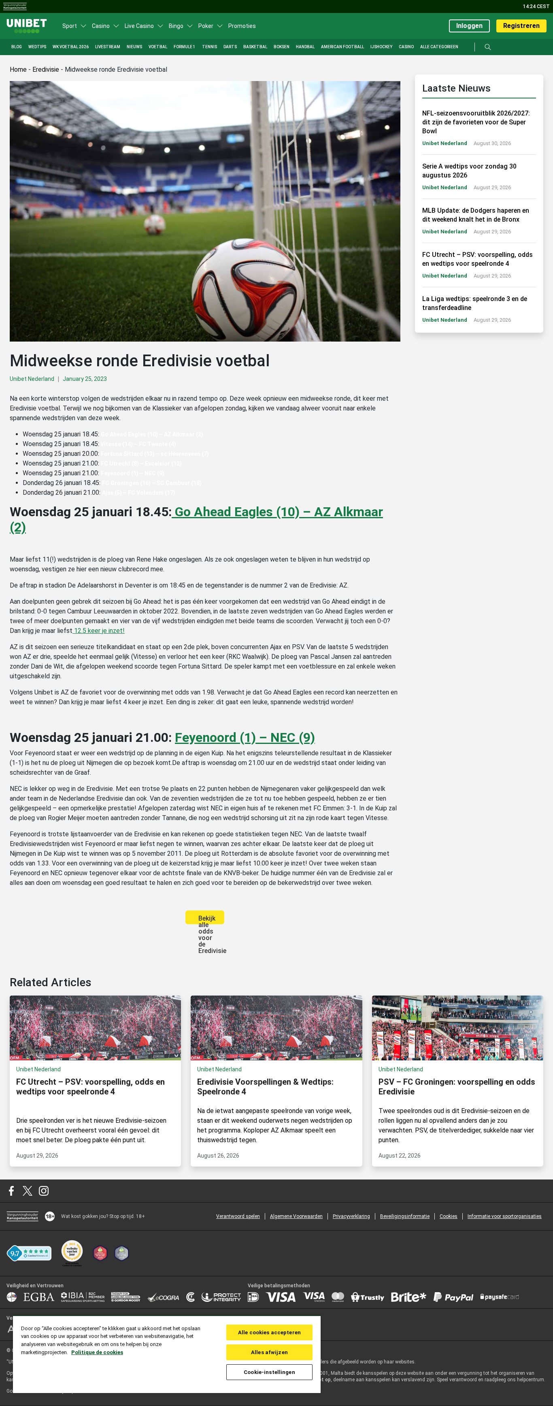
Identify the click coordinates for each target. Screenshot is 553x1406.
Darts (230, 47)
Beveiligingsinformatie (405, 1216)
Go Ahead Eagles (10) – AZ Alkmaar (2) (152, 434)
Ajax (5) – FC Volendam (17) (138, 492)
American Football (342, 47)
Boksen (281, 47)
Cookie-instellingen (269, 1372)
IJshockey (381, 47)
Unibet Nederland (32, 379)
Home (18, 69)
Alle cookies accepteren (269, 1332)
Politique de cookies (97, 1352)
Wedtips (37, 47)
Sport (69, 26)
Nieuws (134, 47)
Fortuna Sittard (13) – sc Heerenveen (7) (155, 454)
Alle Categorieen (439, 47)
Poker (205, 26)
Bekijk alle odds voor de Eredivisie (211, 919)
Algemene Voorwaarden (296, 1216)
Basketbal (255, 47)
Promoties (242, 26)
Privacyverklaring (351, 1216)
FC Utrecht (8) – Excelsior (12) (141, 463)
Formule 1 (185, 47)
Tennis (209, 47)
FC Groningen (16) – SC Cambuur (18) (152, 483)
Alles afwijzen (269, 1352)
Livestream (107, 47)
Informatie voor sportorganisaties (505, 1216)
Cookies (448, 1216)
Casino (101, 26)
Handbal (305, 47)
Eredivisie (45, 69)
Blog (16, 47)
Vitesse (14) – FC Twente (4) (137, 444)
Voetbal (158, 47)
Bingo (176, 26)
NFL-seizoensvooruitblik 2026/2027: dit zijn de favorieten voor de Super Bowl (476, 122)
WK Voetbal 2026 (71, 47)
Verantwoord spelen (238, 1216)
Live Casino (139, 26)
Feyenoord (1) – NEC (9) (132, 473)
